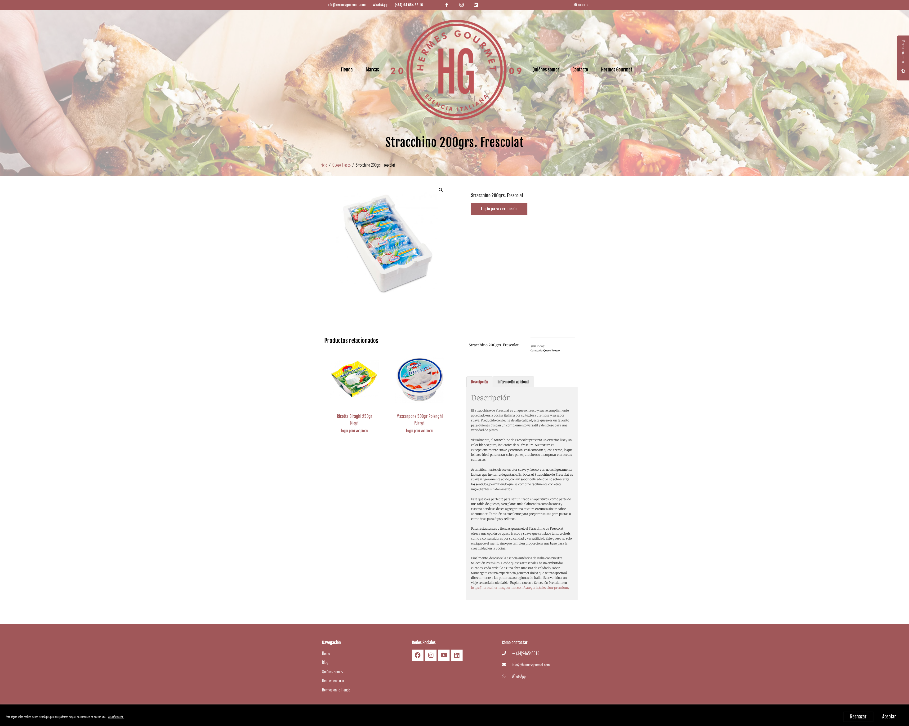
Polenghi (419, 423)
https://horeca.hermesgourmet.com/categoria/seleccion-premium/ (520, 588)
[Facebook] (418, 655)
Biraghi (354, 423)
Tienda (347, 70)
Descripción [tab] (479, 382)
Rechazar (858, 717)
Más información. (116, 717)
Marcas (372, 70)
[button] (441, 190)
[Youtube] (444, 655)
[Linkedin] (457, 655)
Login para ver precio (354, 430)
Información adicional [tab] (513, 382)
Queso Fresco (341, 165)
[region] (454, 715)
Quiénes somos (545, 70)
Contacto (580, 70)
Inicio (323, 165)
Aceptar (889, 717)
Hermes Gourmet (616, 70)
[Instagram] (431, 655)
